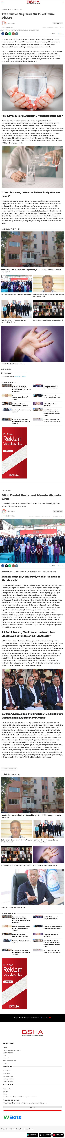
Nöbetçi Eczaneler (8, 1079)
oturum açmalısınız (20, 376)
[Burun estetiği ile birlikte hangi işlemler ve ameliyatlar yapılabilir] (7, 420)
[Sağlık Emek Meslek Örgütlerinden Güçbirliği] (48, 309)
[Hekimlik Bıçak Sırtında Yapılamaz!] (32, 344)
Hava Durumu (7, 1071)
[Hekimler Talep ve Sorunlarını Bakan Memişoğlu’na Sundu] (16, 309)
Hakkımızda (6, 1089)
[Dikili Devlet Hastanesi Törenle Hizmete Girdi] (16, 283)
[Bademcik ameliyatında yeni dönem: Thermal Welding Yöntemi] (48, 283)
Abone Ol (32, 1107)
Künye (5, 1094)
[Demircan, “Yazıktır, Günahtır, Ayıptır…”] (7, 410)
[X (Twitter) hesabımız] (44, 1018)
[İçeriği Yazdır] (16, 33)
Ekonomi (6, 1058)
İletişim (5, 1091)
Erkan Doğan (11, 23)
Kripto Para (6, 1073)
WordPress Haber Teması (25, 1129)
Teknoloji (5, 1063)
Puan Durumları (8, 1081)
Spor (4, 1055)
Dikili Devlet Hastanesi (9, 768)
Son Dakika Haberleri (57, 516)
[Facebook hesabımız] (41, 1018)
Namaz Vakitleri (8, 1076)
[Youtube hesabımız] (50, 1018)
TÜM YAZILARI (57, 23)
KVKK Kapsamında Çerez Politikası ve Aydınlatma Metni (19, 1097)
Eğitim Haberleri (8, 1053)
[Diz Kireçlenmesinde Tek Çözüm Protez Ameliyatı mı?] (38, 420)
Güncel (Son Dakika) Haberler (50, 27)
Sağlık (61, 27)
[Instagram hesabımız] (47, 1018)
